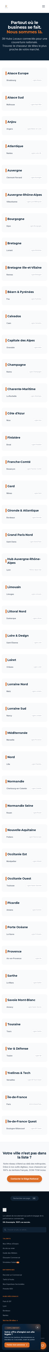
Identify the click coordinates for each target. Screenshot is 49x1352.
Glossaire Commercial (11, 1257)
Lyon (4, 1306)
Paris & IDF (7, 1301)
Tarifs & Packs (8, 1279)
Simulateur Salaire (11, 1262)
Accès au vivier (9, 1248)
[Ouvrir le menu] (43, 6)
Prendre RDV (8, 1289)
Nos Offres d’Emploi (11, 1244)
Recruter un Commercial (12, 1275)
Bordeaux (6, 1311)
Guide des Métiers (10, 1253)
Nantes (5, 1315)
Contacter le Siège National (24, 1179)
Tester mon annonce (15, 1345)
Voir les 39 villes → (10, 1320)
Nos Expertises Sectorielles (13, 1284)
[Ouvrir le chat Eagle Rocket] (42, 1345)
